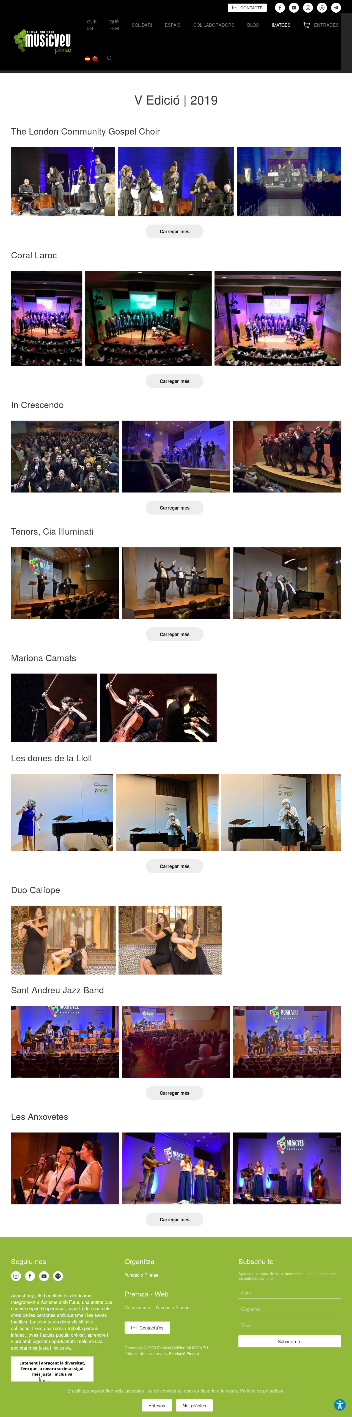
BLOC (253, 25)
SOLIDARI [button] (142, 25)
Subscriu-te (289, 1341)
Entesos (156, 1405)
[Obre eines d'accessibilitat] (339, 1404)
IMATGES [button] (281, 25)
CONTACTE (251, 7)
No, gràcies (194, 1405)
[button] (109, 58)
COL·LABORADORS (214, 25)
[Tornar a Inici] (42, 41)
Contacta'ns (151, 1327)
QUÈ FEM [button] (114, 24)
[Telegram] (336, 8)
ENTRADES (326, 25)
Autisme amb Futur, (61, 1301)
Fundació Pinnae (141, 1274)
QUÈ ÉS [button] (92, 24)
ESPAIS (173, 25)
